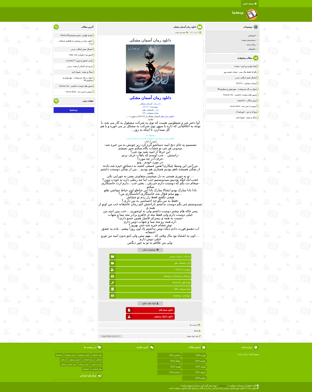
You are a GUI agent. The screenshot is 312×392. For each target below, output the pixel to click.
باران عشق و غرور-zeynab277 (79, 60)
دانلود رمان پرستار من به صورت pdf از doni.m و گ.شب (150, 138)
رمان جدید (251, 44)
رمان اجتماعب (88, 360)
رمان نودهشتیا (70, 355)
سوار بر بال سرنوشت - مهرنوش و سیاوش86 (237, 89)
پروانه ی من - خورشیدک (246, 112)
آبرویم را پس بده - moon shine (243, 106)
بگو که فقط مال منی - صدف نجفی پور (240, 72)
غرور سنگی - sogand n (247, 100)
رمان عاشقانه (97, 355)
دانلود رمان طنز (167, 116)
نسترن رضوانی (74, 360)
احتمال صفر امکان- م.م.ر (246, 77)
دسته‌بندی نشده (180, 32)
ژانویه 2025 (200, 372)
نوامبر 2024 (200, 378)
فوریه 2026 (201, 355)
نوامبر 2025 (200, 361)
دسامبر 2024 (175, 372)
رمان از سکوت (96, 364)
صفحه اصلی (248, 3)
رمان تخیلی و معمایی (68, 364)
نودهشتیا (74, 110)
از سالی (63, 360)
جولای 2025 (175, 361)
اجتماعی (252, 35)
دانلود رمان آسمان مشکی (184, 27)
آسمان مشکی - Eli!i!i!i (246, 83)
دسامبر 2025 (175, 355)
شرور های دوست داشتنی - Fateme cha (240, 94)
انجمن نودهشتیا (83, 355)
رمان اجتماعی (97, 369)
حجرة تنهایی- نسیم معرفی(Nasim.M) (76, 35)
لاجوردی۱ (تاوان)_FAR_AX (81, 55)
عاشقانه (252, 49)
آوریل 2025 (201, 366)
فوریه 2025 (176, 366)
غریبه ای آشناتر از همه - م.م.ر (80, 66)
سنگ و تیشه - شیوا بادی (246, 117)
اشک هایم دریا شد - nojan (245, 66)
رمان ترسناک (83, 364)
